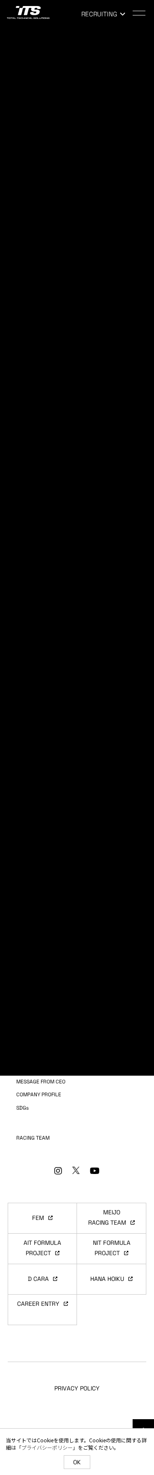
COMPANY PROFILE (38, 1094)
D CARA (38, 1279)
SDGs (22, 1107)
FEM (38, 1218)
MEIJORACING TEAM (107, 1217)
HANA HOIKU (107, 1279)
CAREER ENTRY (38, 1304)
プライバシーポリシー (47, 1447)
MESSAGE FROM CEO (40, 1081)
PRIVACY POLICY (77, 1388)
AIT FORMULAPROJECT (42, 1248)
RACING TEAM (33, 1137)
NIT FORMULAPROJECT (111, 1248)
